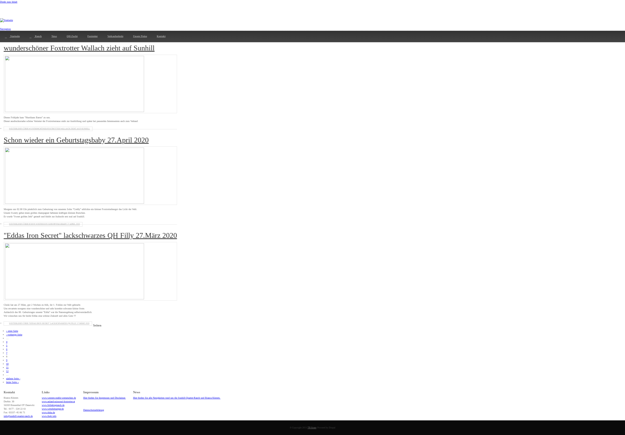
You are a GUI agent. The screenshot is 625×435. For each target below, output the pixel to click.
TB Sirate (312, 427)
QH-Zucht (72, 36)
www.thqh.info (49, 416)
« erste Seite (12, 331)
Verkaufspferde (115, 36)
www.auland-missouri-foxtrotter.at (58, 401)
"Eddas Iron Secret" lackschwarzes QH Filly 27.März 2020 (90, 235)
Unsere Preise (140, 36)
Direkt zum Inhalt (8, 1)
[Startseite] (6, 20)
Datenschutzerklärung (93, 410)
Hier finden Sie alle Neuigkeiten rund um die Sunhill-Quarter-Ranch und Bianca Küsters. (176, 397)
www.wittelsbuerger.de (53, 408)
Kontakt (161, 36)
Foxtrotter (92, 36)
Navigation (5, 29)
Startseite (15, 36)
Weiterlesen (49, 129)
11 (7, 367)
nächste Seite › (13, 378)
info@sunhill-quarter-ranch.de (18, 416)
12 (7, 371)
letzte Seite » (12, 382)
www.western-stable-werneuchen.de (59, 397)
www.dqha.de (48, 412)
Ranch (38, 36)
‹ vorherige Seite (14, 334)
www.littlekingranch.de (53, 405)
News (54, 36)
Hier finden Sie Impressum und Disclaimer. (104, 397)
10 (7, 364)
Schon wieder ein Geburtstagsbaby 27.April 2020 (76, 140)
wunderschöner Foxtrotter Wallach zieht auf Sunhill (79, 48)
